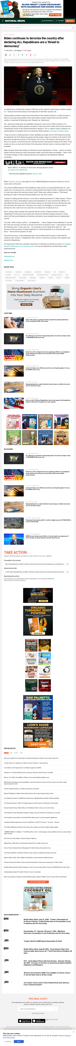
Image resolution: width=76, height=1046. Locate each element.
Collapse (11, 34)
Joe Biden (55, 59)
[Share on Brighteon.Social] (6, 55)
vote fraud (23, 62)
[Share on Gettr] (31, 55)
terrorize (67, 61)
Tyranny (16, 62)
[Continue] (55, 1009)
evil (44, 59)
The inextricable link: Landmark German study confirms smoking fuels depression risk (30, 853)
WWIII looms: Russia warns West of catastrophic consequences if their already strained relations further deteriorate (47, 536)
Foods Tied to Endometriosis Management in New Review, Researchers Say (27, 848)
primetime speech (44, 61)
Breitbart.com (8, 260)
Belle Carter (36, 349)
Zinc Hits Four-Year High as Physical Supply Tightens (20, 838)
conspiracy (11, 59)
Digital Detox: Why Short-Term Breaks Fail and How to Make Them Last (26, 843)
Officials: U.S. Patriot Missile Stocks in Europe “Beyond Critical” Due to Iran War (28, 772)
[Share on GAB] (23, 55)
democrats (32, 59)
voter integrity (31, 62)
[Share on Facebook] (10, 55)
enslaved (39, 59)
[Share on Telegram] (18, 55)
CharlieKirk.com (9, 256)
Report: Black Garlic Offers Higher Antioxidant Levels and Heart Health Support (28, 857)
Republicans (54, 61)
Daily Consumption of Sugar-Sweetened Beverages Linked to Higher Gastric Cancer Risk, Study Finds (35, 877)
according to (58, 131)
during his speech (15, 182)
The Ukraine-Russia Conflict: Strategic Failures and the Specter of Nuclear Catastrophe (31, 803)
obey (36, 61)
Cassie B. (35, 317)
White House (40, 62)
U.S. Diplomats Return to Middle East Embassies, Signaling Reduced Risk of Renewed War (31, 798)
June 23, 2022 (37, 174)
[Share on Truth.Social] (27, 55)
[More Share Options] (35, 55)
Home (5, 34)
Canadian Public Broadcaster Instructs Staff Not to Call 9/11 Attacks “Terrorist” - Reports (32, 822)
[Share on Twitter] (14, 55)
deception (18, 59)
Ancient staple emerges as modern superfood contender (21, 788)
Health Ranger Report (11, 915)
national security (29, 61)
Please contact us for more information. (15, 580)
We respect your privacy (38, 1013)
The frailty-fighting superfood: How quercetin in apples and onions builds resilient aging (31, 827)
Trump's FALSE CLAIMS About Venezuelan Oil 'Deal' (43, 941)
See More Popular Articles (38, 882)
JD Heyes (17, 50)
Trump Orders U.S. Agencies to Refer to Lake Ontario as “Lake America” (26, 763)
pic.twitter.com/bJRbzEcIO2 (17, 170)
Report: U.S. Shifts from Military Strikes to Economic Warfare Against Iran (26, 777)
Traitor (6, 62)
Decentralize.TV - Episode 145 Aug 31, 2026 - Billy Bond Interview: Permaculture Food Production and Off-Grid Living (46, 932)
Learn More (8, 1041)
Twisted (11, 62)
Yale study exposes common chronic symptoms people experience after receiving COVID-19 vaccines (47, 320)
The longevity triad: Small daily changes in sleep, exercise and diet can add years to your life (32, 812)
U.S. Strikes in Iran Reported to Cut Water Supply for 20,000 (22, 768)
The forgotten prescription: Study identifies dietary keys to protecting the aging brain (30, 817)
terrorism (61, 61)
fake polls (49, 59)
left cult (61, 59)
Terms (50, 1026)
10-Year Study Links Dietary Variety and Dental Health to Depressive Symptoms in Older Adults (33, 862)
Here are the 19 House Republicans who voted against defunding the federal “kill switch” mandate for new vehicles (48, 401)
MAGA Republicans (28, 275)
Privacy (46, 1026)
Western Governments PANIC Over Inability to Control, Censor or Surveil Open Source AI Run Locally (47, 974)
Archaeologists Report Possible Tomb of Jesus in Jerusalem (22, 872)
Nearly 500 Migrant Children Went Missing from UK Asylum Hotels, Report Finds (28, 793)
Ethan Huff (35, 333)
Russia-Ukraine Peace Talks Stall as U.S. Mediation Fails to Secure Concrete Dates (29, 808)
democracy (25, 59)
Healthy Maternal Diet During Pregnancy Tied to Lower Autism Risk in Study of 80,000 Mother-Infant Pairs (37, 867)
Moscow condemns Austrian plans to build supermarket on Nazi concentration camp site (31, 758)
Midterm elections (17, 61)
